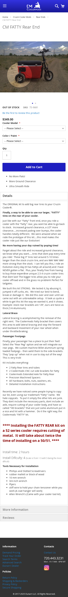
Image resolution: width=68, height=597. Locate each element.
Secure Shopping (11, 587)
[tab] (34, 196)
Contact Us (50, 552)
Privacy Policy (9, 584)
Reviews (8, 518)
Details (7, 196)
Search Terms (9, 559)
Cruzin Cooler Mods (22, 17)
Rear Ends (40, 17)
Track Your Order (11, 555)
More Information (15, 510)
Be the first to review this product (20, 113)
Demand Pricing (11, 552)
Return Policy (9, 577)
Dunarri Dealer (10, 565)
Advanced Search (12, 562)
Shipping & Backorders (15, 580)
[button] (32, 103)
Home (5, 17)
